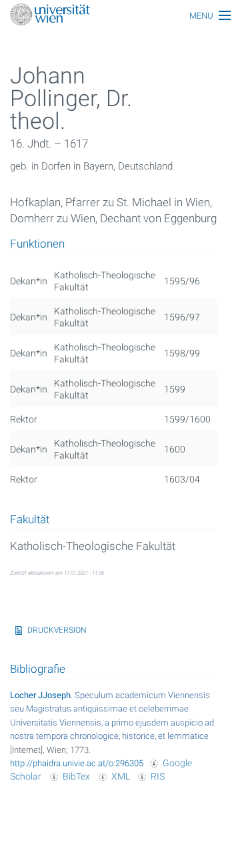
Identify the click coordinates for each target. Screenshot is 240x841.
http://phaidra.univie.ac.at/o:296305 (76, 763)
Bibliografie (37, 668)
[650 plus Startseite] (120, 15)
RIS (158, 776)
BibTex (76, 776)
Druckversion (57, 630)
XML (120, 776)
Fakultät (29, 520)
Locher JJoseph (40, 695)
